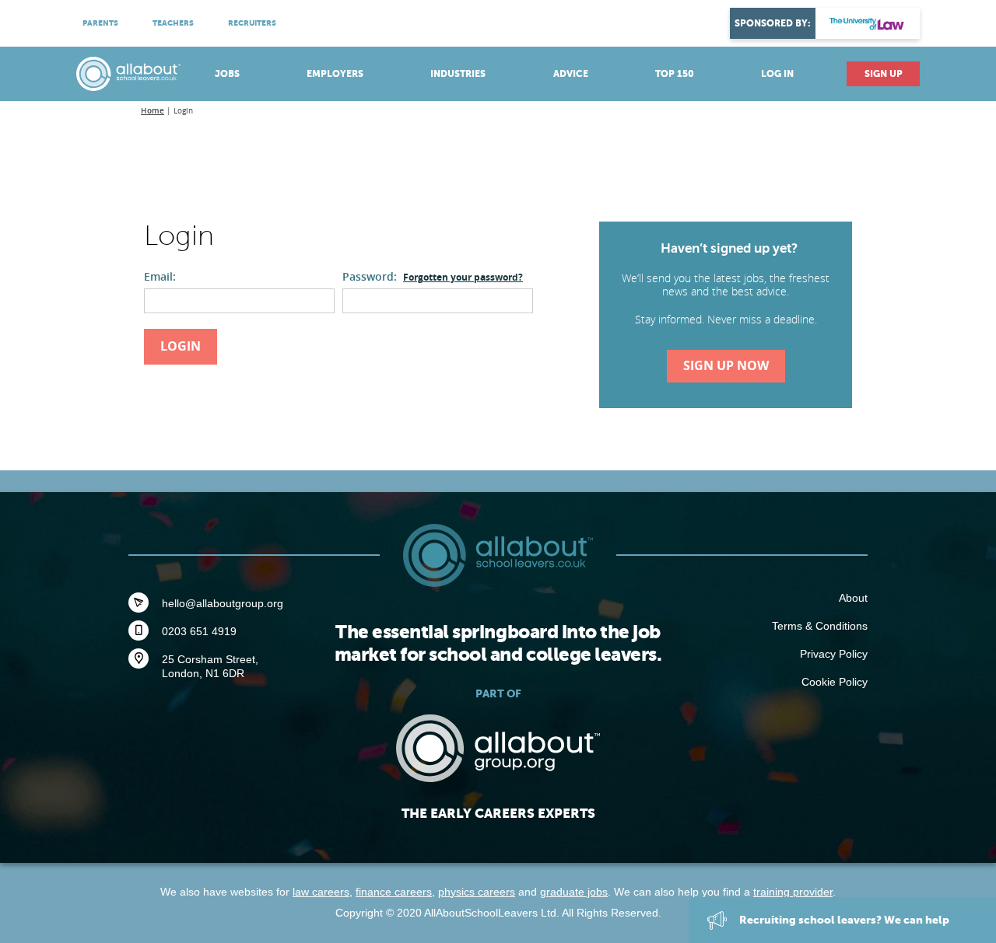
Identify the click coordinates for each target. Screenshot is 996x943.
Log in (777, 73)
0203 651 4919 (199, 631)
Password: (432, 276)
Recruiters (252, 23)
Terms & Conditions (820, 626)
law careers (321, 891)
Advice (570, 73)
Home (152, 111)
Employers (335, 73)
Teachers (173, 23)
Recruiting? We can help (843, 919)
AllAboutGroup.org (498, 748)
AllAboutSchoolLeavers (128, 74)
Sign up (883, 73)
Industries (458, 73)
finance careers (394, 891)
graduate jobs (574, 891)
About (853, 598)
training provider (793, 891)
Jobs (227, 73)
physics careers (476, 891)
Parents (100, 23)
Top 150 (674, 73)
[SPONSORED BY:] (867, 24)
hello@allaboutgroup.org (222, 603)
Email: (160, 276)
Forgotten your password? (463, 277)
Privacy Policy (834, 654)
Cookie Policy (834, 682)
